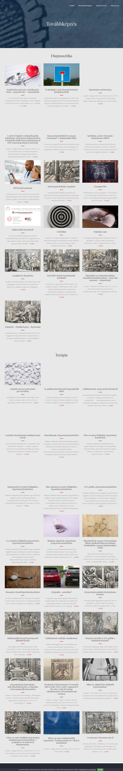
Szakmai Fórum (101, 6)
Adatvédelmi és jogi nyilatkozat (87, 769)
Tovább (23, 106)
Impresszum (115, 6)
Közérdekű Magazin (85, 6)
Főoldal (72, 6)
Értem (100, 769)
